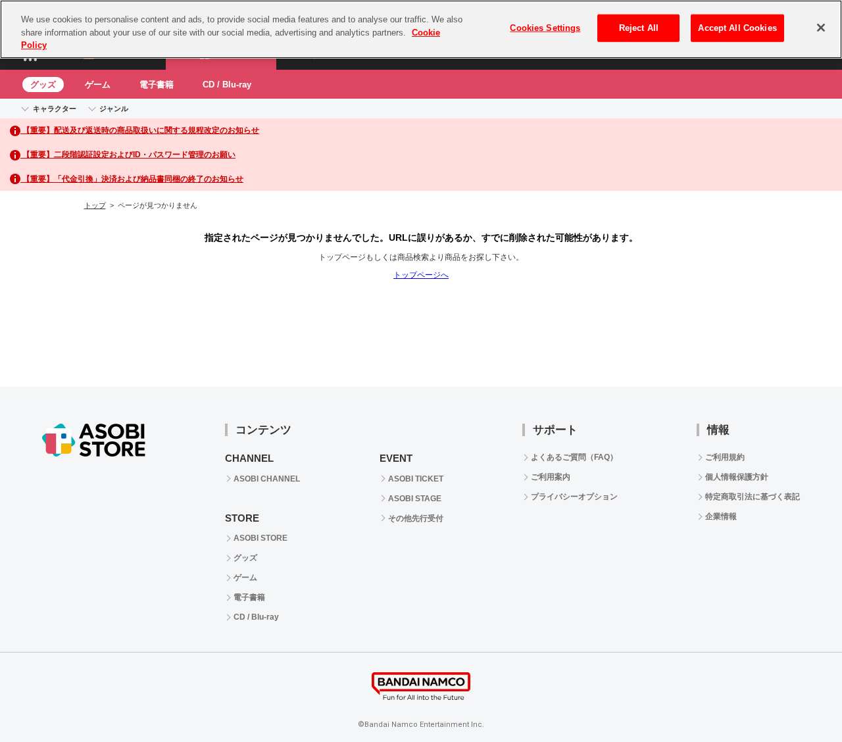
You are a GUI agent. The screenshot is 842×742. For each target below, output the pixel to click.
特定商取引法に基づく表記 (752, 496)
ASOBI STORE (260, 538)
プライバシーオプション (574, 496)
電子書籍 (156, 84)
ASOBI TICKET (415, 478)
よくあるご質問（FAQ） (574, 457)
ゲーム (98, 84)
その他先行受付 (415, 518)
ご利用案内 (550, 477)
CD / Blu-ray (227, 84)
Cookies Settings (545, 28)
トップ (95, 205)
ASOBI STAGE (414, 498)
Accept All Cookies (737, 28)
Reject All (638, 28)
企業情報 (721, 516)
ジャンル (113, 108)
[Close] (820, 27)
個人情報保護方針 (736, 477)
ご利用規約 (725, 457)
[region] (421, 29)
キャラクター (54, 108)
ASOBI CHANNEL (267, 478)
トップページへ (421, 275)
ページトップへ (799, 344)
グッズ (43, 84)
